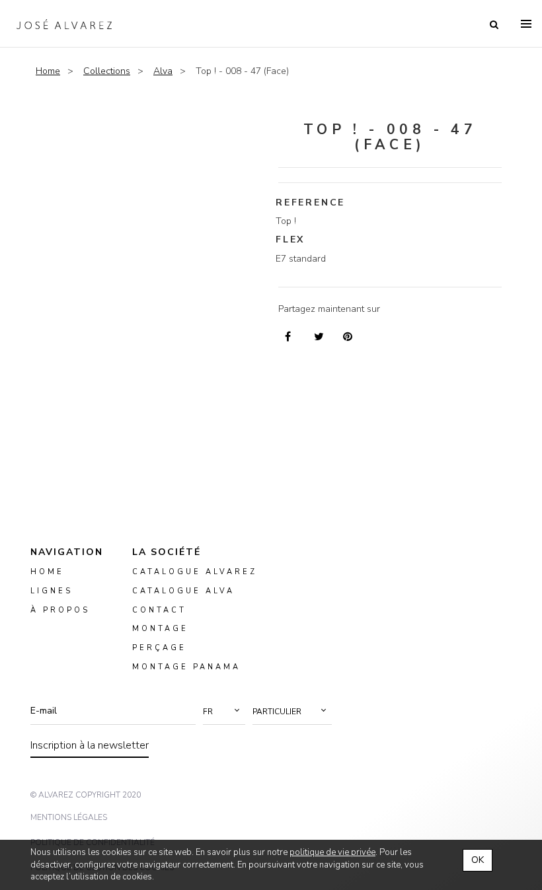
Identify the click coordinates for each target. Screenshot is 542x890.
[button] (224, 711)
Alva (163, 71)
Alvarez (64, 24)
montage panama (186, 667)
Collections (106, 71)
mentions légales (68, 817)
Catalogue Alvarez (194, 572)
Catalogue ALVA (183, 590)
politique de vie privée (332, 852)
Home (48, 71)
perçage (159, 648)
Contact (159, 609)
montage (160, 629)
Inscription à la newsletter (89, 745)
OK (477, 860)
